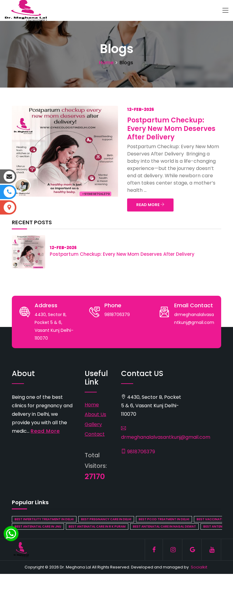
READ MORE (148, 205)
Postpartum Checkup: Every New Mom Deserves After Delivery (171, 128)
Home (106, 62)
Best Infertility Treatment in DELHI (44, 519)
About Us (95, 414)
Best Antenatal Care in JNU (38, 526)
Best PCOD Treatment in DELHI (164, 519)
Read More (45, 431)
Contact (95, 434)
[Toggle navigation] (225, 10)
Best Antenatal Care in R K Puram (97, 526)
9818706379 (140, 451)
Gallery (93, 424)
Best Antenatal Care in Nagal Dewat (164, 526)
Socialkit (199, 567)
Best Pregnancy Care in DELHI (106, 519)
